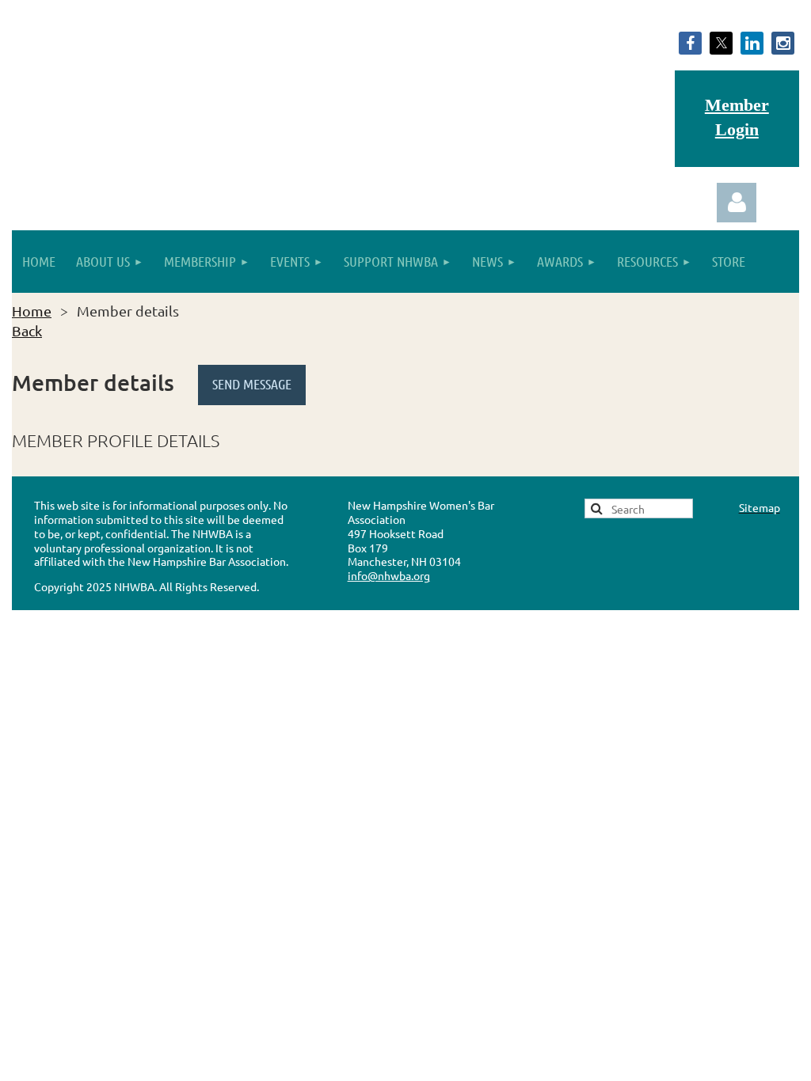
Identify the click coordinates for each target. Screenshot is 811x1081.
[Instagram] (782, 43)
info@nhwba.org (389, 575)
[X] (721, 43)
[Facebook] (690, 43)
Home (31, 310)
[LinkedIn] (752, 43)
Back (27, 330)
